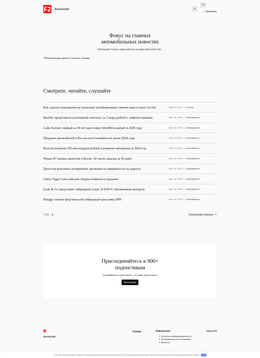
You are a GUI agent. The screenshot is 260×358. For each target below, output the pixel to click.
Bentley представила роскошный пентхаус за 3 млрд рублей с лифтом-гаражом (97, 117)
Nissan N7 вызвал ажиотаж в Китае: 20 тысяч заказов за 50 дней (87, 158)
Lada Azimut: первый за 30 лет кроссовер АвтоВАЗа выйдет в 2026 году (92, 128)
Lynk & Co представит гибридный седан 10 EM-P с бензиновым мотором (93, 189)
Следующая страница (203, 214)
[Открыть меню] (194, 9)
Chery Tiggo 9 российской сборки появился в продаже (80, 179)
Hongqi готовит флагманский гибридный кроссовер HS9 (82, 199)
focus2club (62, 9)
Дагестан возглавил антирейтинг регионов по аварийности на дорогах (92, 168)
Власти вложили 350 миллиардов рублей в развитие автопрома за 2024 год (94, 148)
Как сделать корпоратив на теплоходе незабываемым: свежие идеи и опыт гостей (99, 107)
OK (203, 355)
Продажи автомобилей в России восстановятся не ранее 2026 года (89, 138)
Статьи (190, 107)
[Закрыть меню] (203, 5)
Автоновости (193, 117)
